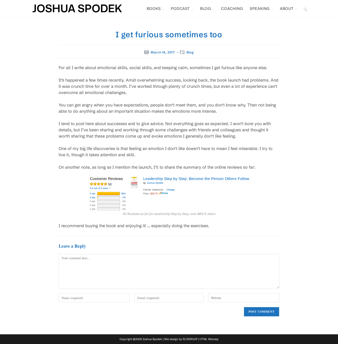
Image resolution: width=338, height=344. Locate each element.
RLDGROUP (190, 339)
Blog (190, 52)
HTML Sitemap (209, 339)
